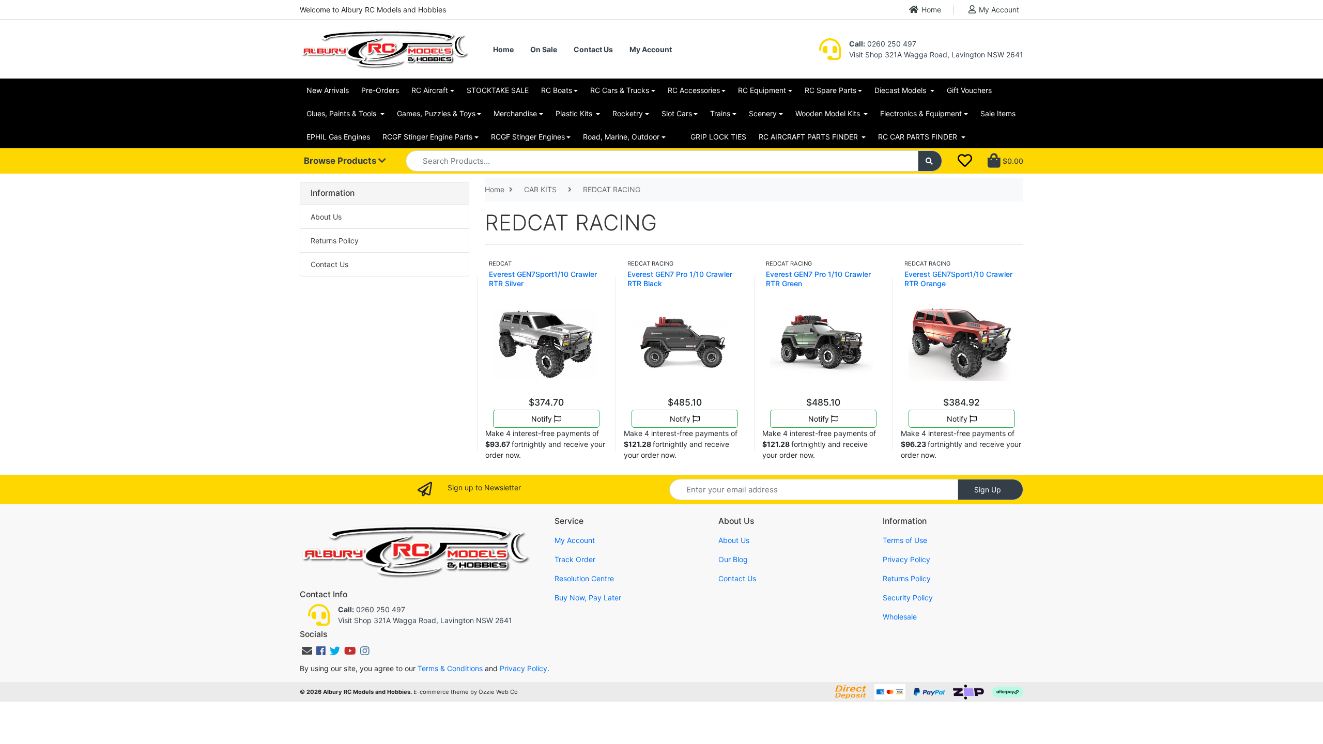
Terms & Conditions (450, 668)
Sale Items (998, 113)
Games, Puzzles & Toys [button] (436, 113)
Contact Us (593, 49)
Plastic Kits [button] (575, 113)
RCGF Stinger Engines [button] (528, 136)
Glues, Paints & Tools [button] (342, 113)
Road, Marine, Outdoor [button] (621, 136)
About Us (326, 216)
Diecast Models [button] (901, 90)
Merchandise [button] (515, 113)
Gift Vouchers (969, 90)
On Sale (543, 49)
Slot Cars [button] (677, 113)
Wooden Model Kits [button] (828, 113)
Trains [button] (720, 113)
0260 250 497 (882, 43)
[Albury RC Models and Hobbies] (384, 48)
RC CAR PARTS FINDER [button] (918, 136)
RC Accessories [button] (694, 90)
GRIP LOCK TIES (718, 136)
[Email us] (307, 651)
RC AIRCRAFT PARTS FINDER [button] (809, 136)
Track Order (575, 559)
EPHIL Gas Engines (338, 136)
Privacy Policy (906, 559)
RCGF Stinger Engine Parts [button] (427, 136)
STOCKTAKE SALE (498, 90)
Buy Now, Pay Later (588, 597)
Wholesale (900, 616)
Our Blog (733, 559)
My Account (999, 9)
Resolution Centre (584, 578)
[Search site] (930, 161)
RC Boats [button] (556, 90)
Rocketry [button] (627, 113)
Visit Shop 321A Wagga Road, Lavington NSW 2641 (936, 54)
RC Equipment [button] (762, 90)
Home (931, 9)
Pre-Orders (380, 90)
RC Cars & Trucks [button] (619, 90)
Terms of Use (905, 540)
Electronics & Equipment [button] (921, 113)
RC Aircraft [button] (429, 90)
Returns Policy (335, 240)
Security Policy (908, 597)
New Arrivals (327, 90)
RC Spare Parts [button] (830, 90)
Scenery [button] (763, 113)
